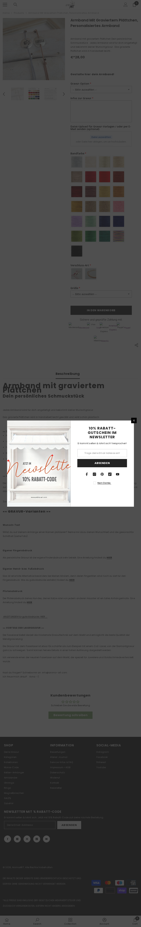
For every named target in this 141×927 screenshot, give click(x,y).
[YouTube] (118, 474)
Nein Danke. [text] (104, 482)
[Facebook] (87, 474)
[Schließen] (134, 420)
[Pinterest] (102, 474)
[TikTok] (110, 474)
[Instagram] (94, 474)
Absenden (102, 463)
